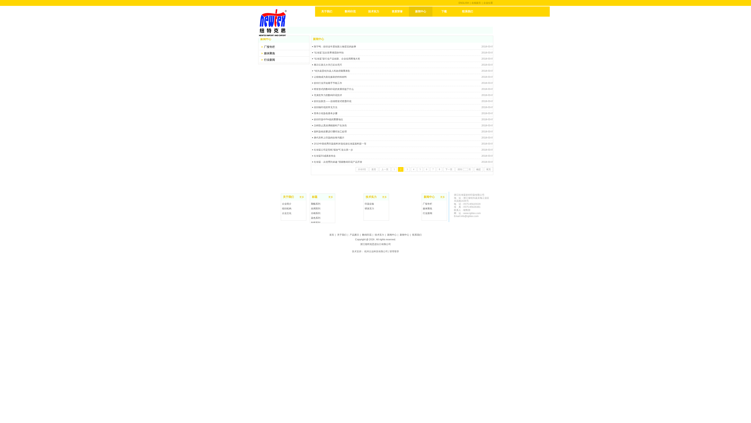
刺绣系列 (315, 222)
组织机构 (286, 208)
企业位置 (488, 3)
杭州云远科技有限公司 (376, 251)
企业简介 (286, 203)
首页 (373, 169)
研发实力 (369, 208)
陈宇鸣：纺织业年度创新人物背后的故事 (335, 46)
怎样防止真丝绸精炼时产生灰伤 (330, 125)
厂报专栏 (427, 203)
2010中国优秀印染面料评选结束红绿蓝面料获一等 (340, 143)
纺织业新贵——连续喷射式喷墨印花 (332, 101)
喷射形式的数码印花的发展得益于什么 (334, 89)
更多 (384, 197)
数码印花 (367, 234)
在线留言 (476, 3)
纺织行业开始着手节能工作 (328, 83)
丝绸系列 (315, 208)
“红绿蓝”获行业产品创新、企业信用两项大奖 (337, 58)
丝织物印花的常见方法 (325, 107)
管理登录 (394, 251)
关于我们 (288, 196)
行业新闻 (427, 213)
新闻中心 (429, 196)
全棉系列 (315, 213)
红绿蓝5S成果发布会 (325, 156)
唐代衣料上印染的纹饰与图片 (329, 137)
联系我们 (417, 234)
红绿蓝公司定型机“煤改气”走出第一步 (333, 149)
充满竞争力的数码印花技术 (328, 95)
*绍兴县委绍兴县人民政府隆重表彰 (332, 71)
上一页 (384, 169)
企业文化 (286, 213)
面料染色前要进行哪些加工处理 (330, 131)
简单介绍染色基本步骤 (325, 113)
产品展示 (354, 234)
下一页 (448, 169)
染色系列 (315, 218)
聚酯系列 (315, 203)
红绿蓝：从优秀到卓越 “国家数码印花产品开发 (338, 162)
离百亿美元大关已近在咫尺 (328, 64)
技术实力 (371, 196)
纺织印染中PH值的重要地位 (328, 119)
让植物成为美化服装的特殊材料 (330, 77)
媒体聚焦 (427, 208)
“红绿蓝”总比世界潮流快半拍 (329, 52)
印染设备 (369, 203)
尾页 (488, 169)
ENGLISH (464, 3)
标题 (314, 196)
